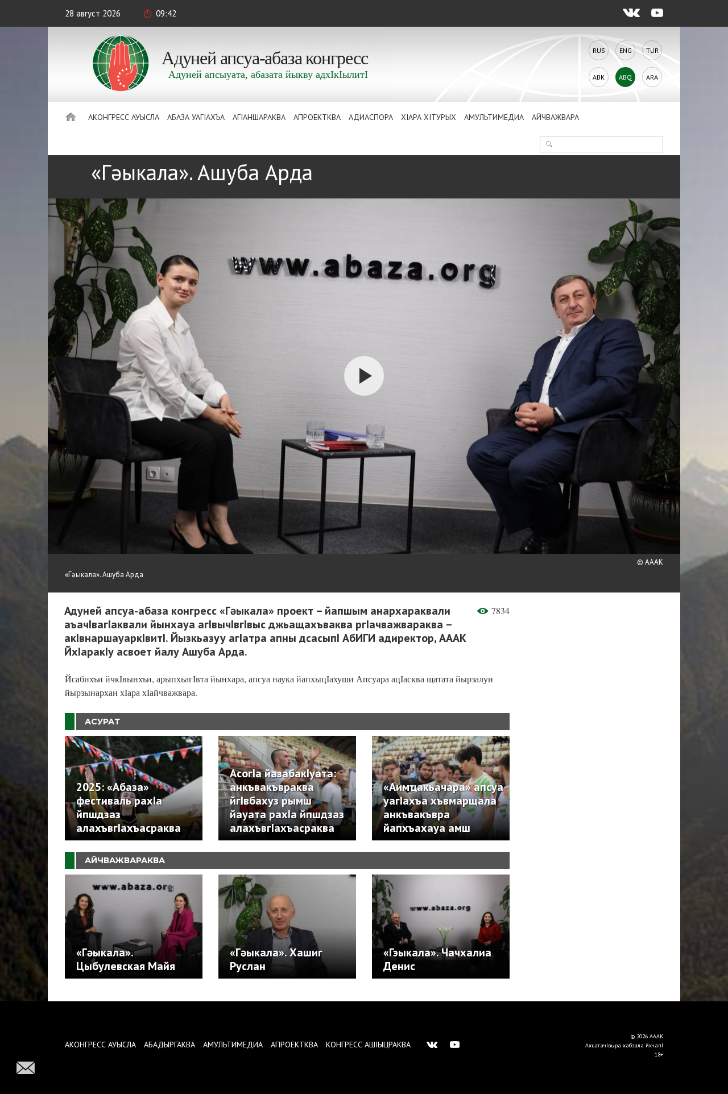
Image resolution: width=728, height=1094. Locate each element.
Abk (599, 77)
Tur (652, 50)
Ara (652, 77)
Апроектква (317, 117)
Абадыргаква (169, 1044)
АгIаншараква (259, 117)
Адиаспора (371, 117)
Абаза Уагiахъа (196, 117)
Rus (599, 50)
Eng (625, 50)
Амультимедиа (494, 117)
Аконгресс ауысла (123, 117)
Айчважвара (555, 117)
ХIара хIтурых (428, 117)
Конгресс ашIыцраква (368, 1044)
